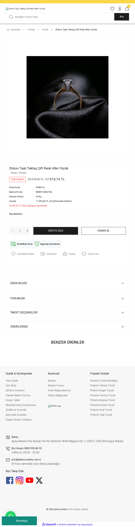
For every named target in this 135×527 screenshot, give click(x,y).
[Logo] (25, 8)
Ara (122, 16)
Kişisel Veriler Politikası (18, 419)
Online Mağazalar (58, 395)
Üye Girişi (11, 385)
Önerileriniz (19, 326)
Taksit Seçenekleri (23, 312)
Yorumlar (17, 298)
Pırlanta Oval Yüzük (101, 409)
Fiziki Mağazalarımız (59, 390)
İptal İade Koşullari (16, 414)
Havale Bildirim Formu (18, 395)
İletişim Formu (56, 385)
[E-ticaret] (67, 524)
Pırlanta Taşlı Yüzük (101, 414)
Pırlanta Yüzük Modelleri (104, 380)
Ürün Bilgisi (18, 283)
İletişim (52, 380)
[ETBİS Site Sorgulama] (54, 406)
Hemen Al (104, 230)
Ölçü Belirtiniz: (16, 214)
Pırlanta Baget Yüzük (102, 390)
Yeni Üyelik (12, 380)
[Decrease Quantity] (11, 231)
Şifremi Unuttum (15, 390)
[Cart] (127, 9)
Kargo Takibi (13, 400)
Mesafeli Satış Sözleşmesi (21, 405)
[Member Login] (120, 9)
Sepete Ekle (55, 230)
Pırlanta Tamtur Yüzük (102, 395)
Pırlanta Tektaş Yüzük (102, 385)
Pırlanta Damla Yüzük (102, 405)
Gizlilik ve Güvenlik (16, 409)
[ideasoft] (49, 524)
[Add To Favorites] (22, 253)
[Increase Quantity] (28, 231)
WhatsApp (22, 520)
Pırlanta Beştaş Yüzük (102, 400)
